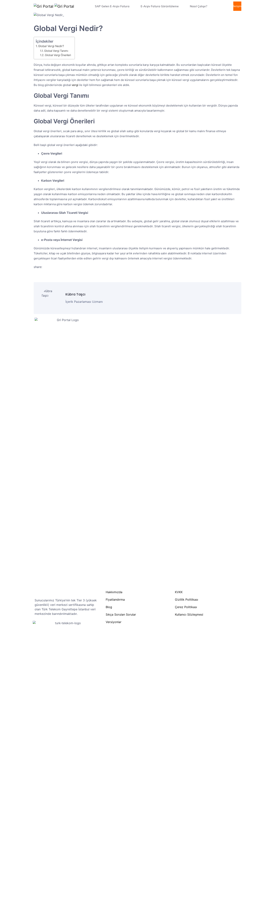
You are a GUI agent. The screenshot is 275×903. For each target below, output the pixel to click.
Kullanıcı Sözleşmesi (189, 614)
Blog (109, 607)
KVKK (179, 592)
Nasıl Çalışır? (199, 6)
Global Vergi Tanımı (56, 50)
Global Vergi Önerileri (58, 55)
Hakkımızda (114, 592)
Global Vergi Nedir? (51, 46)
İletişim (237, 6)
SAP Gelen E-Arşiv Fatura (112, 6)
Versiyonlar (113, 622)
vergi (75, 85)
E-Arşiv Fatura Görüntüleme (160, 6)
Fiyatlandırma (115, 599)
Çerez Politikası (186, 607)
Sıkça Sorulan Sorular (121, 614)
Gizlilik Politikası (186, 599)
